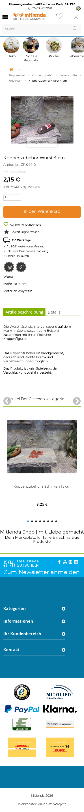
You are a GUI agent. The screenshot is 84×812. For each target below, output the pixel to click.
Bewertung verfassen (25, 232)
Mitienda (10, 532)
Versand (34, 186)
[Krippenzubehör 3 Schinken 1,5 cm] (42, 446)
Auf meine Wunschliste (25, 224)
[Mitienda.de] (29, 16)
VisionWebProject (52, 804)
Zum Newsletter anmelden (42, 572)
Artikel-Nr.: (11, 164)
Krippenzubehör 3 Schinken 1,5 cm (42, 486)
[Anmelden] (76, 16)
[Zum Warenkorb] (67, 18)
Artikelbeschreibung (24, 312)
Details (54, 312)
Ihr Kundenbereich (22, 634)
